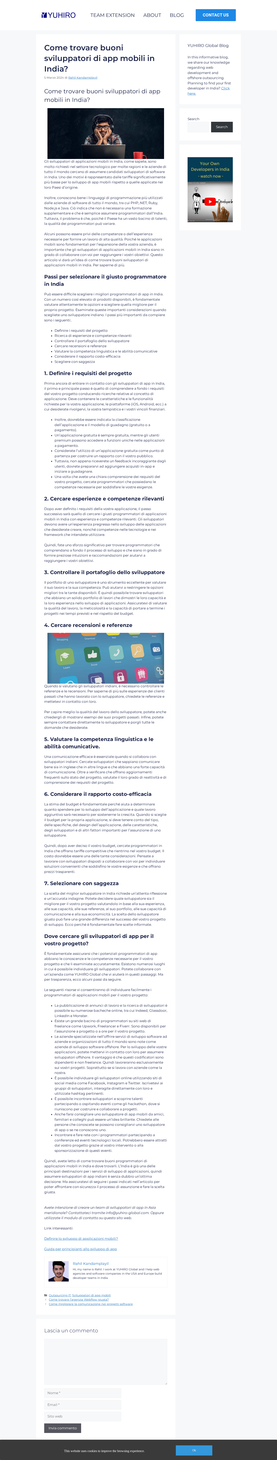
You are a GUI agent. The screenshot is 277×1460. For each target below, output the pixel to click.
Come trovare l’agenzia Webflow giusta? (79, 1299)
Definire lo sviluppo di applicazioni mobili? (81, 1239)
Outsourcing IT (60, 1295)
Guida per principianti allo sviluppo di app (80, 1249)
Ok (194, 1450)
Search (193, 119)
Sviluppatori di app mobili (91, 1295)
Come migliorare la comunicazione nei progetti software (91, 1304)
